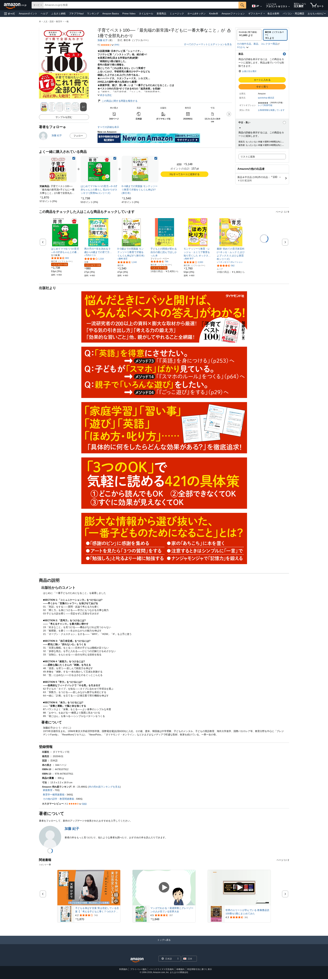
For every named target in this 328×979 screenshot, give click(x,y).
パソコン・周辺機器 (293, 13)
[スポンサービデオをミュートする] (116, 901)
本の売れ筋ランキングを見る (104, 786)
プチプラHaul (76, 13)
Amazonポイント (28, 13)
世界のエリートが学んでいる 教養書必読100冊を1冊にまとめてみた (247, 912)
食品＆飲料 (273, 13)
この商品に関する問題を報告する (120, 100)
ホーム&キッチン (196, 13)
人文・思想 (48, 21)
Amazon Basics (110, 13)
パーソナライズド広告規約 (161, 969)
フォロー (78, 135)
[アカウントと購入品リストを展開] (289, 6)
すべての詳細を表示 (108, 127)
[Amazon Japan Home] (137, 960)
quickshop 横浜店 (266, 98)
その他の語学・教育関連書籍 (58, 798)
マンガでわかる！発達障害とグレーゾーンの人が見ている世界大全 (171, 910)
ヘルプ (44, 13)
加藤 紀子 (103, 40)
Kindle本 (213, 13)
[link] (48, 201)
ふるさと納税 (58, 13)
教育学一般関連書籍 (53, 794)
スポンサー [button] (43, 864)
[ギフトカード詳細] (264, 13)
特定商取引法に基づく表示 (199, 969)
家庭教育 (47, 790)
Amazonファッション (233, 13)
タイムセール (146, 13)
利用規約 (123, 969)
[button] (10, 13)
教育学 (59, 21)
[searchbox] (140, 5)
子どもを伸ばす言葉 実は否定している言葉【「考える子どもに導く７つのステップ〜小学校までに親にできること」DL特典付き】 (97, 910)
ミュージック (177, 13)
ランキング (93, 13)
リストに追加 (248, 156)
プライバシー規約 (138, 969)
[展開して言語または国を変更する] (261, 6)
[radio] (249, 35)
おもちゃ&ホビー (317, 13)
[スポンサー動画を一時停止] (116, 895)
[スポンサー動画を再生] (164, 887)
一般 (67, 21)
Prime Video (128, 13)
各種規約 (180, 969)
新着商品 (161, 13)
